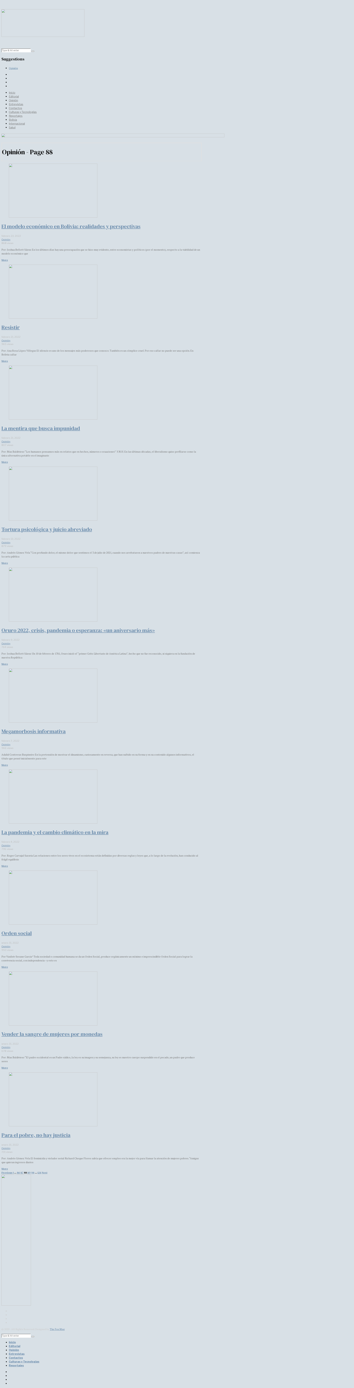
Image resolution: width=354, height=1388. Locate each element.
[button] (32, 51)
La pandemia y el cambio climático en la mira (54, 832)
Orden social (16, 933)
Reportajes (15, 115)
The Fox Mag (57, 1329)
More (4, 260)
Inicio (12, 92)
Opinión (13, 68)
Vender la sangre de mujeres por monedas (52, 1034)
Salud (12, 127)
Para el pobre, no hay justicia (35, 1135)
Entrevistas (16, 104)
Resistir (10, 327)
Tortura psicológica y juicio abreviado (46, 529)
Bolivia (13, 119)
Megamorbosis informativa (33, 731)
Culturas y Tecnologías (23, 112)
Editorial (14, 96)
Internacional (17, 123)
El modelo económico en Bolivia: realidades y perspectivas (70, 226)
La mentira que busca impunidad (40, 428)
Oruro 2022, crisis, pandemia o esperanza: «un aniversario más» (78, 630)
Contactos (15, 108)
